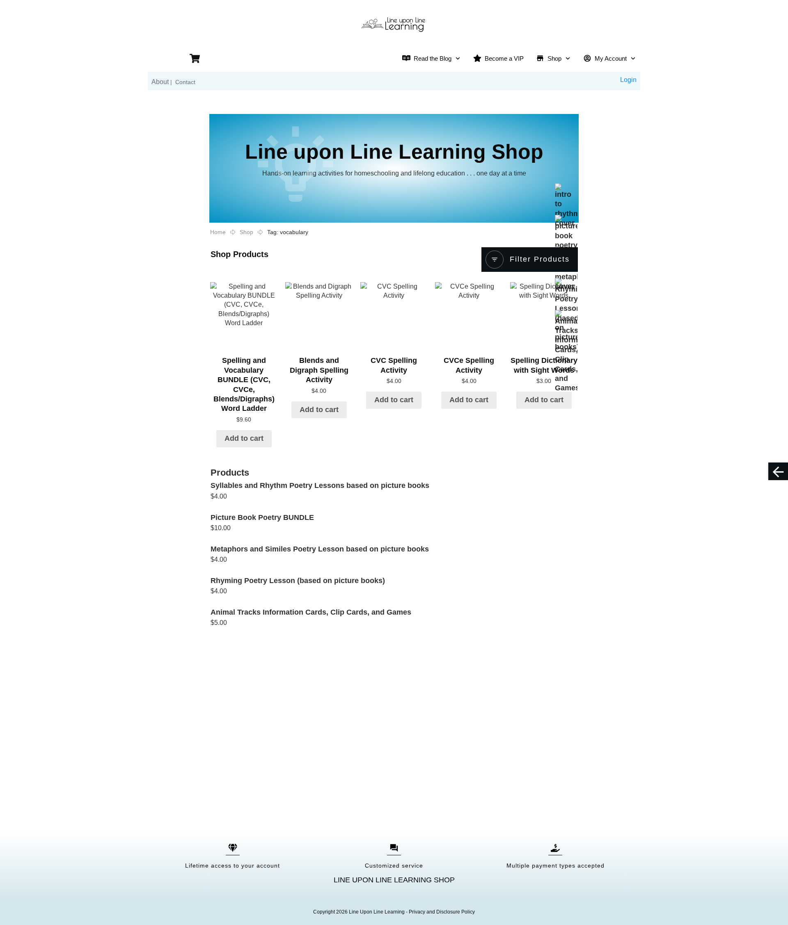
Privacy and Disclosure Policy (442, 912)
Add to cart (243, 438)
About (160, 81)
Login (628, 79)
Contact (185, 82)
